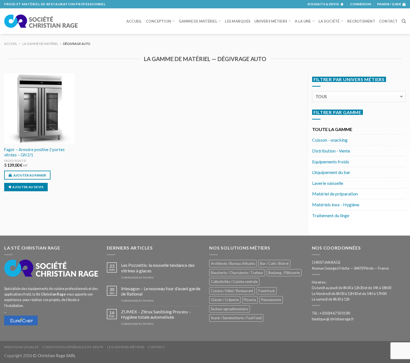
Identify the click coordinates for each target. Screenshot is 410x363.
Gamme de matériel (198, 21)
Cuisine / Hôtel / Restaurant (232, 291)
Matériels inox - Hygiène (335, 204)
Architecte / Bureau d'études (233, 263)
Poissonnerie (271, 299)
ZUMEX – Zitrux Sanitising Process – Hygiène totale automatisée (156, 314)
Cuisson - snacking (330, 139)
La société (329, 21)
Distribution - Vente (331, 150)
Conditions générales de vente (73, 347)
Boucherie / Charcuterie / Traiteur (237, 272)
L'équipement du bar (331, 172)
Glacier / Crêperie (225, 299)
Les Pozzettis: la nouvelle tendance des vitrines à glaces (158, 267)
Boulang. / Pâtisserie (284, 272)
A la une (303, 21)
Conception (158, 21)
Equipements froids (330, 161)
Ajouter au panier (29, 175)
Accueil (134, 21)
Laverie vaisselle (327, 183)
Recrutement (361, 21)
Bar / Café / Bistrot (274, 263)
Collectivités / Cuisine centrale (234, 281)
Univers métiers (270, 21)
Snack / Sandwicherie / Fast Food (236, 318)
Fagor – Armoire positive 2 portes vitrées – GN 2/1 (34, 152)
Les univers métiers (125, 347)
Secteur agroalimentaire (229, 309)
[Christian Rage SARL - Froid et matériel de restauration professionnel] (41, 21)
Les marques (237, 21)
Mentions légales (21, 347)
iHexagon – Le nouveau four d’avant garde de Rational (160, 291)
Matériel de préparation (335, 193)
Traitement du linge (330, 215)
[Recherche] (404, 21)
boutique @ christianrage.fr (333, 319)
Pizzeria (250, 299)
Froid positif (15, 161)
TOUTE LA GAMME (332, 129)
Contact (388, 21)
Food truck (266, 291)
